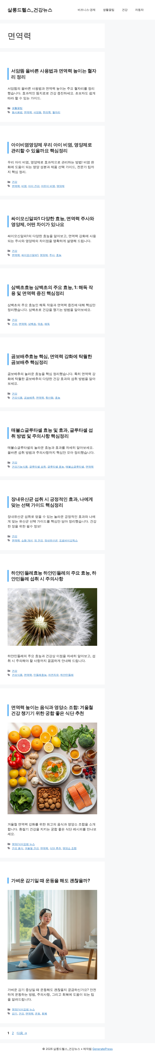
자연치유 (53, 674)
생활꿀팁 (108, 10)
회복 (44, 1013)
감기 (14, 1013)
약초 (40, 323)
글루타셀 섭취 (37, 466)
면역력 (28, 112)
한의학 (47, 112)
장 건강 (38, 540)
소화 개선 (27, 540)
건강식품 (17, 397)
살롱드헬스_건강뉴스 (30, 10)
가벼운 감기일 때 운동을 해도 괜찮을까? (50, 880)
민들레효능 (40, 674)
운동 (37, 1013)
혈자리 (56, 112)
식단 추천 (55, 848)
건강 (125, 10)
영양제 (60, 186)
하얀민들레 (67, 674)
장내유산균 (51, 540)
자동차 (139, 10)
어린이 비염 (48, 186)
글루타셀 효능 (55, 466)
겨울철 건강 (32, 848)
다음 (22, 1033)
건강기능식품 (20, 466)
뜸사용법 (17, 112)
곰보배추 (29, 397)
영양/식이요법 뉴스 (23, 844)
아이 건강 (34, 186)
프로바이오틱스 (68, 540)
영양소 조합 (70, 848)
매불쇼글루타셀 (75, 466)
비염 (24, 186)
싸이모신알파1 (29, 255)
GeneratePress (102, 1049)
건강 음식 (17, 848)
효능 (58, 255)
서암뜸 (37, 112)
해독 (47, 323)
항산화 (49, 397)
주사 (52, 255)
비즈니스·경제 (86, 10)
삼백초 (32, 323)
